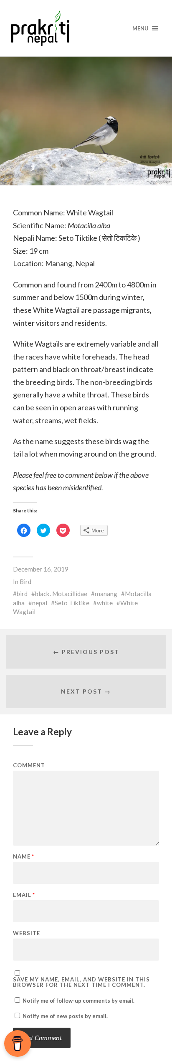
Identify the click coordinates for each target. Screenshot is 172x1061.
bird (22, 593)
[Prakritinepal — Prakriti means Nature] (86, 28)
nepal (39, 603)
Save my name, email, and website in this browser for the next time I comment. (81, 982)
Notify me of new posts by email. (65, 1016)
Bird (25, 581)
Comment (29, 765)
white (105, 603)
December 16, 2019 (40, 569)
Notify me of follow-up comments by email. (78, 1000)
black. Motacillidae (61, 593)
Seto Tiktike (72, 603)
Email (24, 895)
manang (106, 593)
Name (23, 856)
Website (26, 933)
